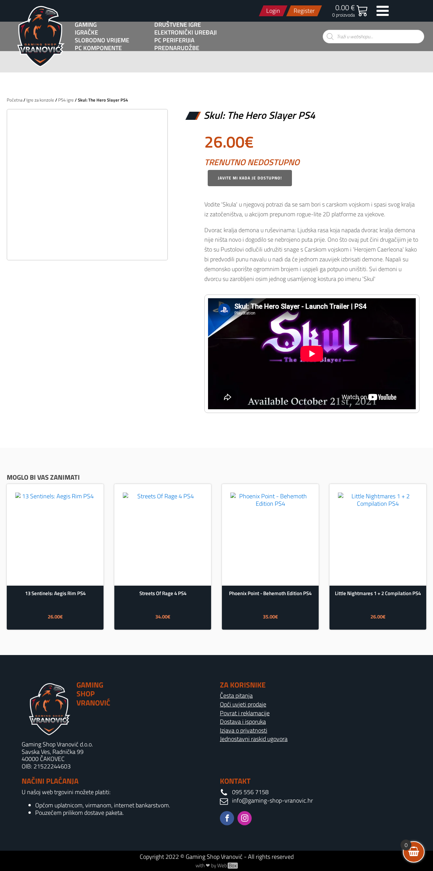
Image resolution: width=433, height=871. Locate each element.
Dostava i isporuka (243, 721)
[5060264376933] (87, 247)
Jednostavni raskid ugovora (254, 739)
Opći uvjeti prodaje (243, 704)
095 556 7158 (250, 792)
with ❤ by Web (216, 866)
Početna (14, 99)
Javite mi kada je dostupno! (250, 178)
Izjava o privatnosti (243, 730)
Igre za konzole (40, 99)
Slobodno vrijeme (102, 40)
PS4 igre (66, 99)
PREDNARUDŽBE (176, 48)
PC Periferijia (174, 40)
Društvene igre (177, 25)
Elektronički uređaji (185, 32)
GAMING (86, 25)
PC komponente (98, 48)
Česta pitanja (236, 695)
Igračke (86, 32)
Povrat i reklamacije (245, 713)
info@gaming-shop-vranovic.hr (272, 800)
